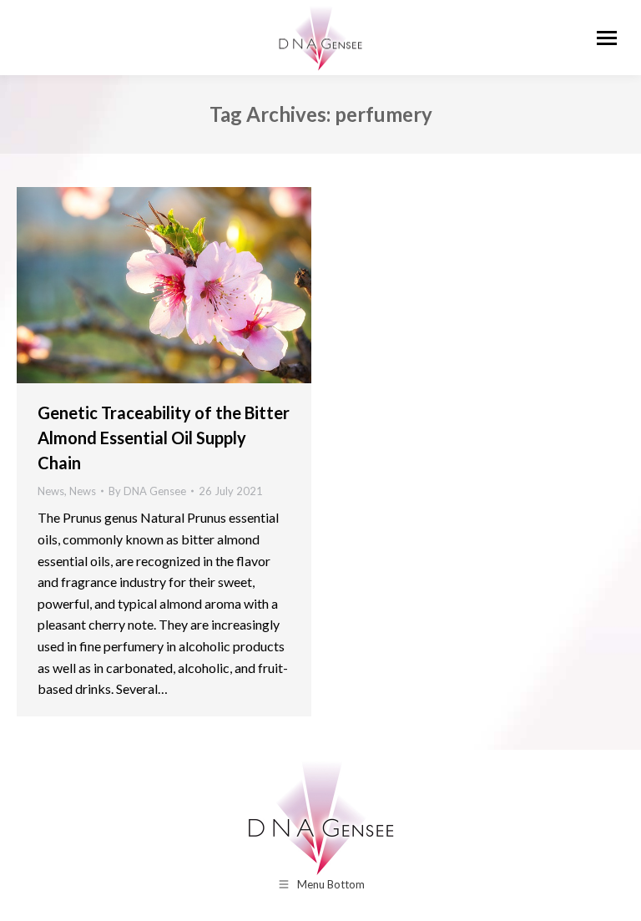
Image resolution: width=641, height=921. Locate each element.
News (51, 491)
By (147, 491)
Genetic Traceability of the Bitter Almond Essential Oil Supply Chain (164, 437)
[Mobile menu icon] (606, 38)
